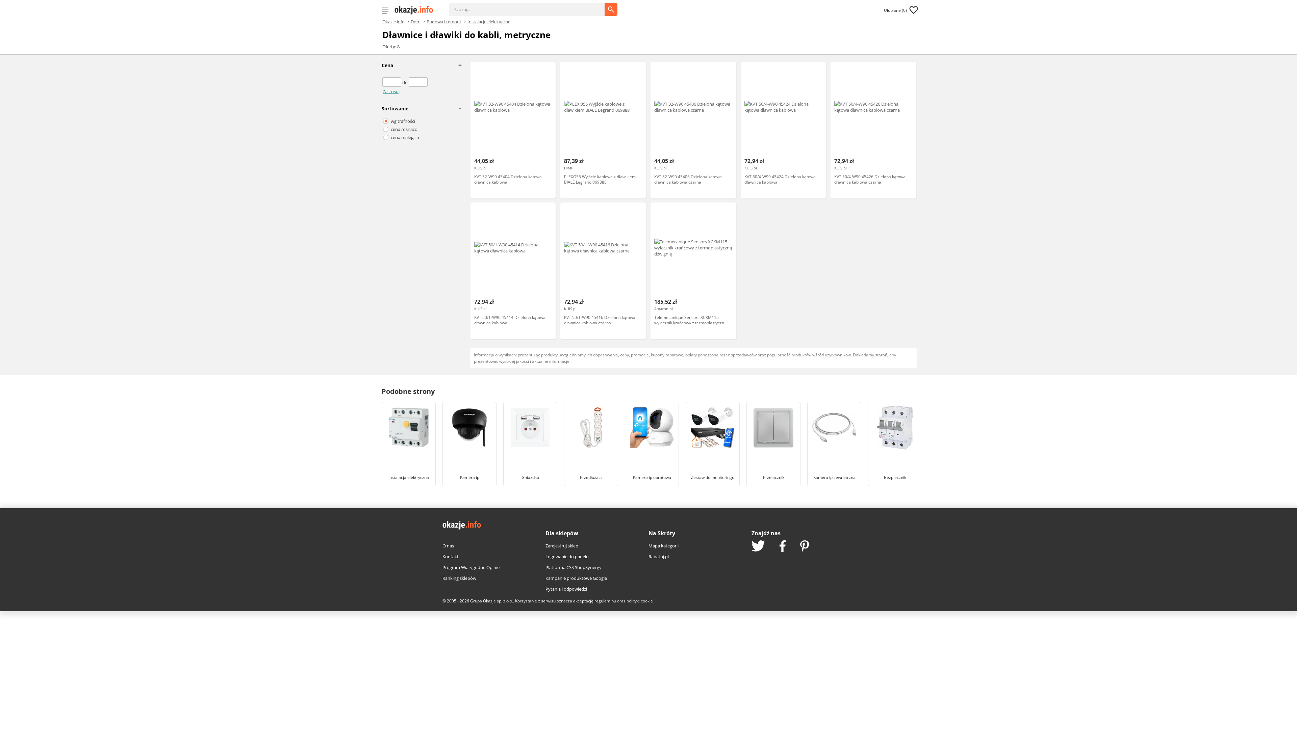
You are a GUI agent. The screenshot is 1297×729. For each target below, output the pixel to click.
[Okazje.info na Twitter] (758, 546)
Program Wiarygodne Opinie (471, 567)
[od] (392, 82)
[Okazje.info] (416, 10)
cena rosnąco (404, 129)
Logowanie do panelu (567, 557)
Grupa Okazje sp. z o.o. (491, 601)
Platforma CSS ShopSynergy (573, 567)
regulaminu (605, 601)
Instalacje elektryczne (488, 21)
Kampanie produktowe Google (576, 578)
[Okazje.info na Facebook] (783, 546)
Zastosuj (391, 91)
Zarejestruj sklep (561, 546)
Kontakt (450, 557)
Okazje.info (393, 22)
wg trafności (403, 121)
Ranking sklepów (459, 578)
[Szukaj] (532, 6)
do (405, 82)
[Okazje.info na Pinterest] (804, 546)
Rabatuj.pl (658, 557)
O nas (448, 546)
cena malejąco (405, 137)
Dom (416, 21)
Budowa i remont (444, 21)
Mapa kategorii (663, 546)
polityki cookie (640, 601)
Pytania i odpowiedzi (566, 589)
